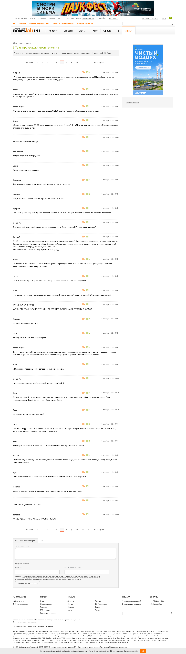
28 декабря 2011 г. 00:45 (110, 72)
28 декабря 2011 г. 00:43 (110, 194)
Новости (70, 601)
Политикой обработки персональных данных (68, 579)
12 (89, 62)
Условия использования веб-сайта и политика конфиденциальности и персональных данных (46, 620)
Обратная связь (46, 604)
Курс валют (113, 18)
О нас (42, 601)
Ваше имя (18, 567)
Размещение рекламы (131, 604)
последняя (99, 62)
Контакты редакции (48, 613)
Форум (97, 607)
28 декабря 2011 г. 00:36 (110, 514)
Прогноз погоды (88, 18)
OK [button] (143, 651)
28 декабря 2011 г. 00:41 (110, 304)
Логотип (43, 607)
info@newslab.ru (156, 604)
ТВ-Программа (101, 604)
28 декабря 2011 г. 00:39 (110, 378)
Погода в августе (19, 23)
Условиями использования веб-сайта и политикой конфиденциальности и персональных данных (51, 576)
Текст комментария (22, 546)
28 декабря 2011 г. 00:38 (110, 424)
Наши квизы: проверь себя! (38, 23)
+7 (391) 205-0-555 (157, 601)
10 (77, 62)
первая (29, 62)
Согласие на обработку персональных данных (32, 579)
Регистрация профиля (150, 18)
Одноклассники (21, 604)
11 (83, 62)
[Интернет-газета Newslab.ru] (27, 31)
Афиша (98, 601)
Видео (97, 610)
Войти (164, 18)
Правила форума (132, 102)
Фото (69, 610)
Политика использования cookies (25, 622)
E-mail (73, 567)
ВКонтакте (19, 601)
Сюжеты (70, 607)
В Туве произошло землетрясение (36, 47)
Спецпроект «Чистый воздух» (63, 23)
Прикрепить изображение (22, 564)
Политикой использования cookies (90, 576)
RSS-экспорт (45, 610)
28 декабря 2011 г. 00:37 (110, 441)
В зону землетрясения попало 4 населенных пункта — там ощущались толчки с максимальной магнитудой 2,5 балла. (63, 53)
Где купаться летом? (85, 23)
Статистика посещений (131, 601)
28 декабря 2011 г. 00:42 (110, 237)
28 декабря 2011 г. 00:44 (110, 120)
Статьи (70, 604)
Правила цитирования (118, 647)
